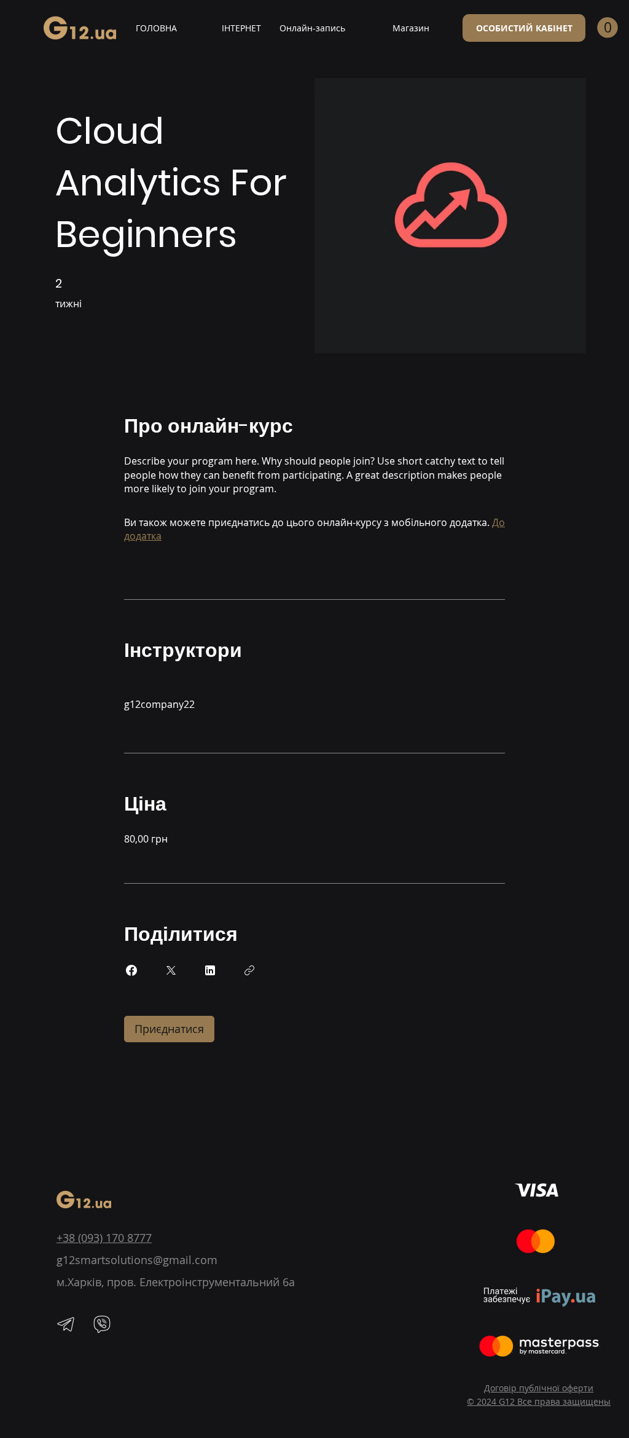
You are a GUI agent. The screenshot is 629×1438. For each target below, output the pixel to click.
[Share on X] (170, 970)
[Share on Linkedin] (210, 970)
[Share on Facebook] (131, 970)
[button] (607, 27)
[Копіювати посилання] (249, 970)
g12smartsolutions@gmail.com (137, 1259)
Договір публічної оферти (538, 1388)
